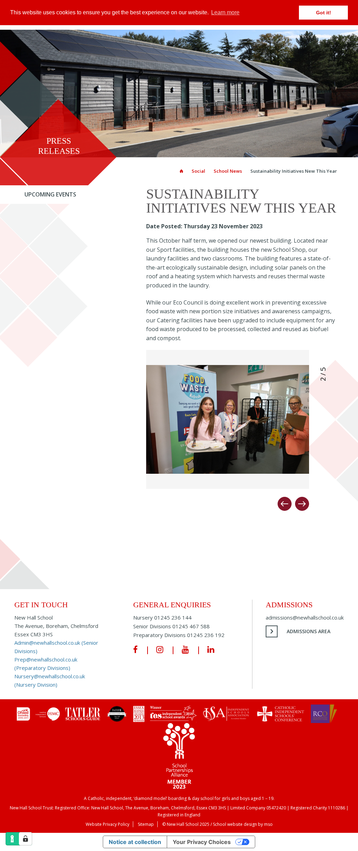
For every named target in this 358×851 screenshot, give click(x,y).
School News (228, 171)
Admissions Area (308, 631)
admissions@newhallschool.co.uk (305, 617)
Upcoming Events (50, 194)
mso (268, 824)
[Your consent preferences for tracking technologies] (25, 838)
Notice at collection (135, 841)
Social (198, 171)
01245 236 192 (205, 634)
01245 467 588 (191, 626)
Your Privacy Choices (202, 841)
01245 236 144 (173, 617)
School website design (235, 824)
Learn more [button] (225, 12)
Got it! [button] (323, 12)
